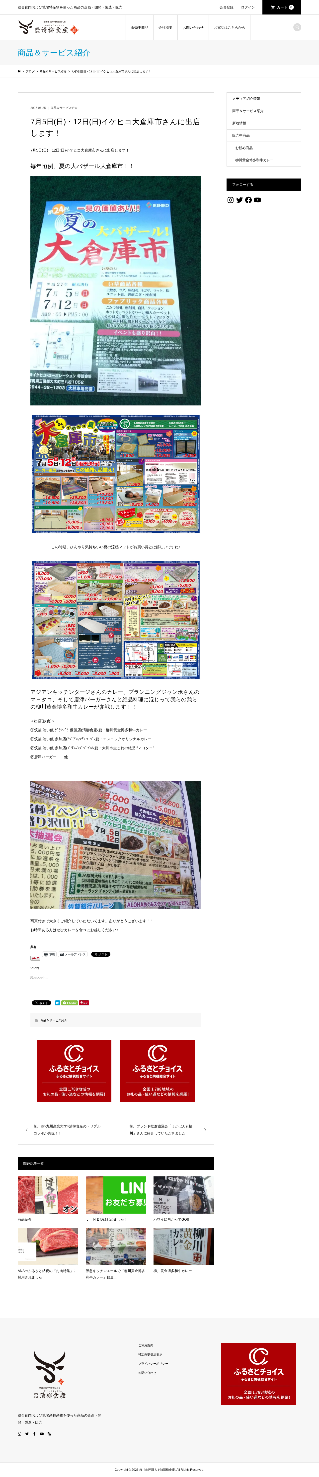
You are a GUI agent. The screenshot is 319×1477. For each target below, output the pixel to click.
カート (284, 7)
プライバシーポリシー (153, 1363)
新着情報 (239, 123)
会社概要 (165, 27)
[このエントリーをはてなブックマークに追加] (57, 1002)
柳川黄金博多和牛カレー (254, 160)
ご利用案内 (145, 1345)
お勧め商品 (244, 148)
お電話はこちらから (229, 27)
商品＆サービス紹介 (64, 108)
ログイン (248, 7)
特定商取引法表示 (150, 1354)
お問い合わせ (193, 27)
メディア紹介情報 (246, 99)
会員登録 (227, 7)
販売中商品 (139, 27)
